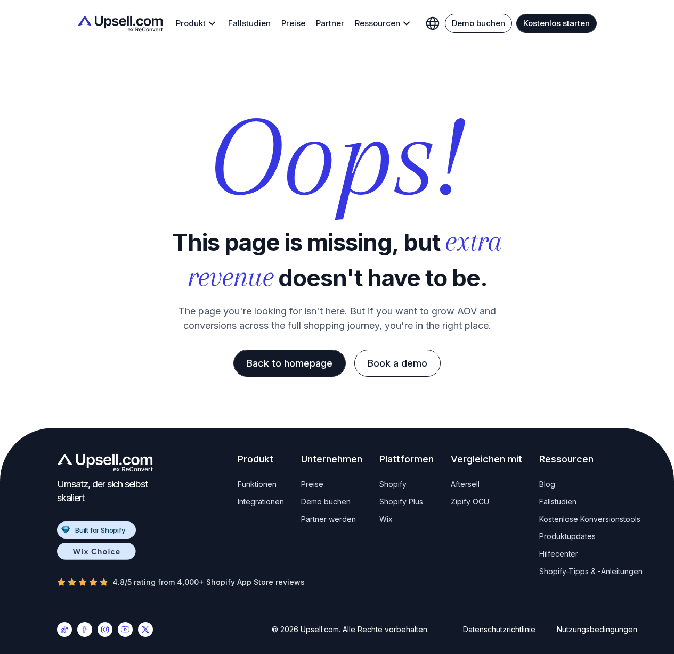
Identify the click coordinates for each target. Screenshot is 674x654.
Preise (293, 23)
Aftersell (465, 484)
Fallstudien (249, 23)
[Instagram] (105, 629)
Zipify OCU (470, 501)
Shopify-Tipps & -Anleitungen (591, 571)
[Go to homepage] (105, 462)
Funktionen (257, 484)
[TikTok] (64, 629)
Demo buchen (326, 501)
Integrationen (261, 501)
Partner (330, 23)
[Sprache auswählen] (433, 23)
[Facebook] (84, 629)
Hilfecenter (558, 553)
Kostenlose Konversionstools (589, 519)
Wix (386, 519)
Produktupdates (567, 536)
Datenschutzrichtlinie (499, 629)
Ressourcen (377, 23)
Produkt (191, 23)
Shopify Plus (401, 501)
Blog (547, 484)
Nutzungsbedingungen (597, 629)
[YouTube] (125, 629)
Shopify (393, 484)
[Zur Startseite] (120, 23)
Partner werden (328, 519)
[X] (145, 629)
